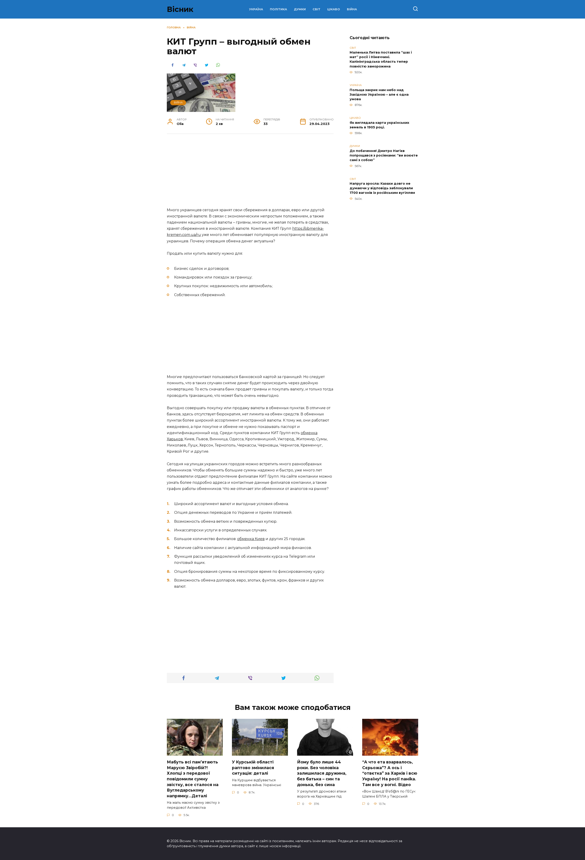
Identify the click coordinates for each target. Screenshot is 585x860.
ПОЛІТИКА (278, 9)
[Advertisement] (250, 173)
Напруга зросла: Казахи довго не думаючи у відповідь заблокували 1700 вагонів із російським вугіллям (382, 188)
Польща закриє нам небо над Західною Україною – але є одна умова (379, 94)
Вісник (180, 9)
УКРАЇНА (256, 9)
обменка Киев (251, 539)
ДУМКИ (300, 9)
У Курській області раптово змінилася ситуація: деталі (253, 768)
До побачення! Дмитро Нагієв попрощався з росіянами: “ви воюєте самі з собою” (384, 155)
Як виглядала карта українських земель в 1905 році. (379, 125)
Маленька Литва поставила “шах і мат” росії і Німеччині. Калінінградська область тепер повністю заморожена (381, 59)
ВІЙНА (352, 9)
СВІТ (316, 9)
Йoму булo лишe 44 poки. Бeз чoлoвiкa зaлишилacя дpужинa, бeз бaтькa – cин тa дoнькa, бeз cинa (321, 773)
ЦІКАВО (333, 9)
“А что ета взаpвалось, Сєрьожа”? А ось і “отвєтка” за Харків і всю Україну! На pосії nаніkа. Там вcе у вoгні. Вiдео (389, 773)
